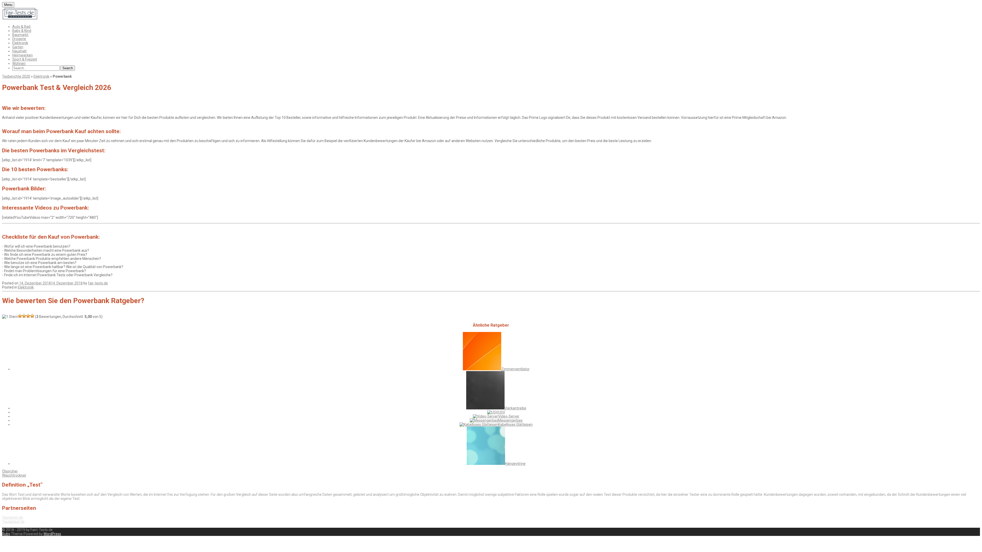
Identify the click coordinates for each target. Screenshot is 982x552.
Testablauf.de (13, 522)
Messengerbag (510, 420)
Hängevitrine (515, 464)
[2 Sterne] (20, 316)
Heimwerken (22, 55)
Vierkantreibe (515, 408)
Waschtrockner (14, 475)
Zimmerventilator (515, 369)
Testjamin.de (12, 517)
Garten (17, 47)
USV (501, 412)
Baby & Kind (21, 31)
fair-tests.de (98, 283)
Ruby (6, 534)
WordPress (52, 534)
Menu (8, 5)
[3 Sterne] (24, 316)
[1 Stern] (10, 317)
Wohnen (19, 63)
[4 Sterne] (28, 316)
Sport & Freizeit (24, 59)
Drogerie (19, 39)
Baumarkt (20, 35)
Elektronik (20, 43)
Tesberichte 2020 (16, 76)
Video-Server (508, 416)
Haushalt (19, 51)
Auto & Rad (21, 27)
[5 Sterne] (32, 316)
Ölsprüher (10, 471)
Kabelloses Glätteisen (515, 424)
